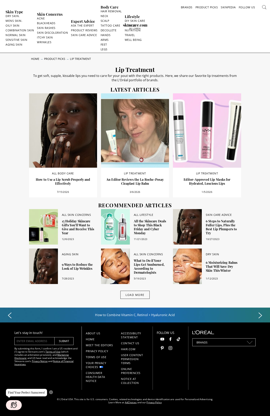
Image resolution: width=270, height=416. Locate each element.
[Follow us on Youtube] (162, 339)
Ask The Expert (82, 25)
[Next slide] (260, 315)
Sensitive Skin (16, 40)
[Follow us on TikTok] (178, 339)
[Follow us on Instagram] (170, 348)
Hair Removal (111, 11)
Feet (104, 44)
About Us (93, 333)
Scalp (105, 21)
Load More (135, 295)
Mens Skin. (14, 21)
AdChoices (131, 402)
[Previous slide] (10, 315)
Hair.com (128, 349)
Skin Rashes (46, 28)
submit (64, 341)
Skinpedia (228, 7)
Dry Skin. (13, 16)
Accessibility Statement (131, 335)
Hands (106, 35)
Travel (130, 35)
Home (35, 59)
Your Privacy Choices (96, 365)
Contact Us (130, 343)
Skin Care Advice (84, 35)
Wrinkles (44, 42)
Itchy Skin (45, 37)
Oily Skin (13, 25)
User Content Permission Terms (132, 359)
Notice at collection (130, 381)
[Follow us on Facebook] (170, 339)
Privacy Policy (97, 351)
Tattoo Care (110, 25)
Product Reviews (84, 30)
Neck (104, 16)
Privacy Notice (40, 361)
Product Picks (206, 7)
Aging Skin (14, 44)
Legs (104, 49)
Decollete (109, 30)
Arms (105, 40)
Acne (41, 18)
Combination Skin (20, 30)
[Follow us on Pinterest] (162, 348)
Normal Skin (16, 35)
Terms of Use (52, 351)
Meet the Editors (99, 345)
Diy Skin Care (135, 21)
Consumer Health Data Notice (95, 377)
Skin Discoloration (52, 32)
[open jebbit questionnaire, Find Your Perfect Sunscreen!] (14, 405)
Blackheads (46, 23)
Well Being (133, 40)
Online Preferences (131, 371)
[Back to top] (261, 407)
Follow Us (247, 7)
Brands (187, 7)
